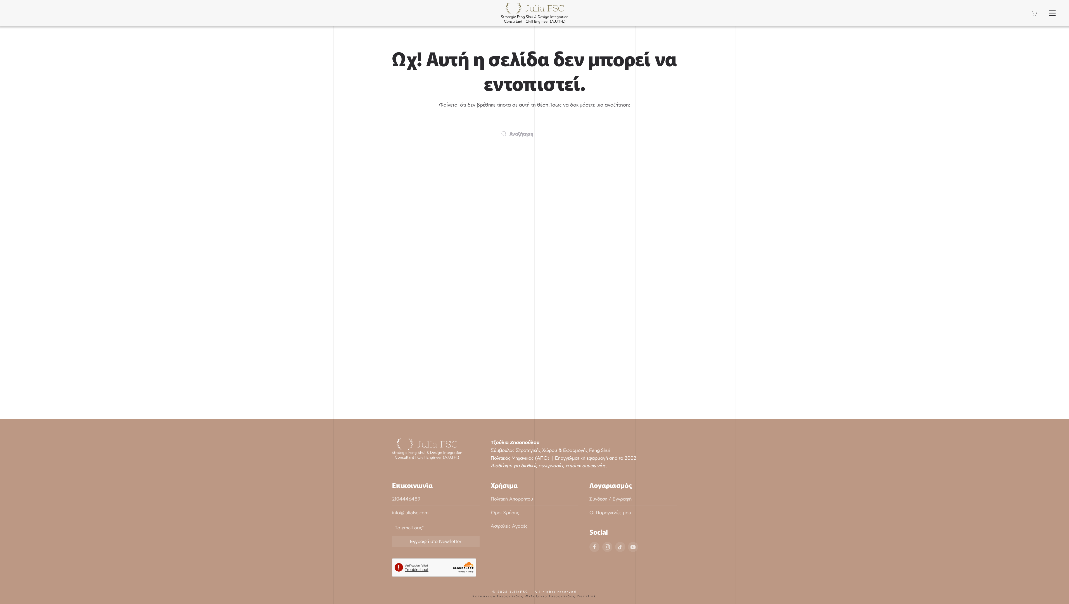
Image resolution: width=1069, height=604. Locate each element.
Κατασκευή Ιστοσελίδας (498, 596)
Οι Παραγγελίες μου (610, 512)
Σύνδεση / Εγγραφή (610, 499)
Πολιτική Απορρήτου (512, 499)
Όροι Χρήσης (505, 512)
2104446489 (406, 499)
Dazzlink (586, 596)
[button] (1052, 13)
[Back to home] (534, 13)
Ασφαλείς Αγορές (509, 526)
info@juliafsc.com (410, 512)
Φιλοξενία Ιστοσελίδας (550, 596)
